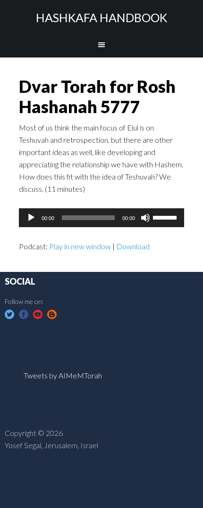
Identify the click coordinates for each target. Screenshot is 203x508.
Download (133, 246)
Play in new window (80, 246)
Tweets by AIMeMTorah (63, 375)
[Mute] (145, 217)
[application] (101, 217)
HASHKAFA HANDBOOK (101, 17)
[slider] (166, 216)
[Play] (31, 217)
